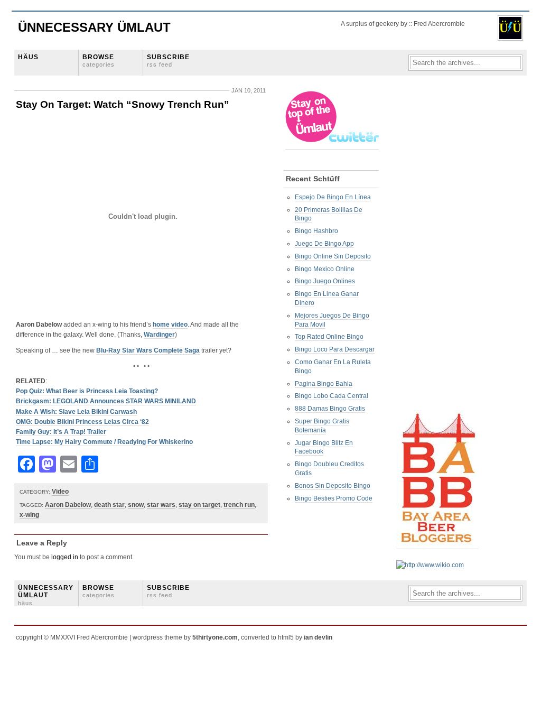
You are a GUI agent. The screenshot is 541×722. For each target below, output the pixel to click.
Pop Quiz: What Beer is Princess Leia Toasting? (87, 391)
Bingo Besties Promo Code (333, 498)
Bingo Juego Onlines (325, 281)
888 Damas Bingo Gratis (330, 408)
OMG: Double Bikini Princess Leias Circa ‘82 (82, 421)
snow (136, 504)
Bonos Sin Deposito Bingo (332, 485)
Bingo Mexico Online (325, 269)
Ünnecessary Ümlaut (94, 27)
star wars (161, 504)
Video (60, 491)
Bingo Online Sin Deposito (333, 256)
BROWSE (98, 60)
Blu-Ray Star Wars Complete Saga (148, 350)
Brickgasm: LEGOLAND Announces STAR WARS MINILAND (106, 401)
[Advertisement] (438, 249)
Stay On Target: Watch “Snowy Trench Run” (122, 104)
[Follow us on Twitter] (332, 146)
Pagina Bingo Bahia (323, 383)
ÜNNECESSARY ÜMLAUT (45, 595)
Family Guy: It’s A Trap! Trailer (61, 432)
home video (170, 324)
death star (109, 504)
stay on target (199, 504)
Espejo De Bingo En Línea (333, 197)
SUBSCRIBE (168, 60)
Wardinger (159, 334)
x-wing (29, 515)
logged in (64, 557)
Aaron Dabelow (68, 504)
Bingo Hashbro (316, 231)
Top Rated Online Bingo (329, 336)
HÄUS (28, 57)
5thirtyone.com (215, 637)
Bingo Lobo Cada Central (331, 396)
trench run (239, 504)
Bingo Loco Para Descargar (335, 349)
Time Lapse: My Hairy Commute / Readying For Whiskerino (104, 442)
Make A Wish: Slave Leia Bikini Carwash (76, 411)
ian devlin (318, 637)
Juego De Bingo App (324, 243)
